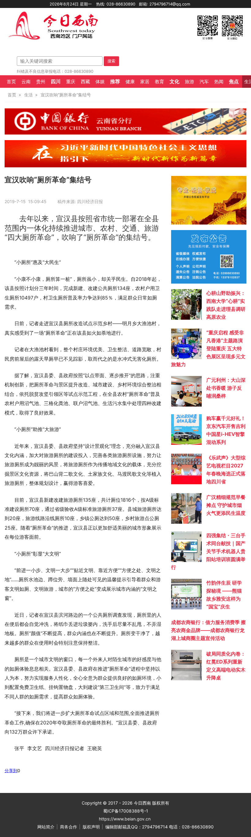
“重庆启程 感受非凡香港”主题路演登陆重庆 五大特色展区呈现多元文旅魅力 (208, 348)
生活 (28, 94)
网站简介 (45, 826)
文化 (174, 81)
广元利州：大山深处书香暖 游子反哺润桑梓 (225, 388)
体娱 (100, 81)
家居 (144, 81)
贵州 (40, 81)
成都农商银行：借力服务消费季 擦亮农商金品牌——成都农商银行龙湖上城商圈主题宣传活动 (208, 630)
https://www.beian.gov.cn (125, 818)
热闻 (218, 81)
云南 (26, 81)
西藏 (85, 81)
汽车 (204, 81)
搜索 (111, 60)
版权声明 (91, 826)
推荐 (115, 81)
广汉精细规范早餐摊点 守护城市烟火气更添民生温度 (225, 505)
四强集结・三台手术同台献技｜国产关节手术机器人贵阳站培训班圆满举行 (208, 551)
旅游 (189, 81)
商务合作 (68, 826)
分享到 (11, 770)
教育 (159, 81)
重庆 (70, 81)
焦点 (234, 81)
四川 (56, 81)
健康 (130, 81)
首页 (11, 81)
